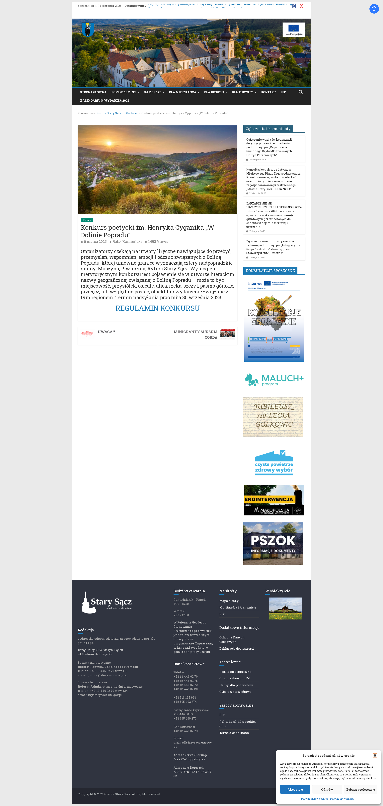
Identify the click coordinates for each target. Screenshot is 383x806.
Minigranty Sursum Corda (195, 334)
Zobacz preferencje (360, 789)
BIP (283, 92)
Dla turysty (242, 92)
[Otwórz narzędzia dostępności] (374, 9)
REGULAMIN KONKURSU (157, 308)
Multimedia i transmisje (237, 607)
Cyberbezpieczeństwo (235, 692)
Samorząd (152, 92)
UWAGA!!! (106, 331)
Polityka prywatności (342, 798)
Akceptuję (295, 789)
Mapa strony (229, 601)
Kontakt (268, 92)
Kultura (87, 220)
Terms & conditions (234, 733)
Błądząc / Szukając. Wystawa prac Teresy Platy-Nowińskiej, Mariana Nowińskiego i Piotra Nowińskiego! (221, 6)
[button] (375, 755)
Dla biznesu (214, 92)
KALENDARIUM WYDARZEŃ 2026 (104, 100)
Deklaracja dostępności (236, 648)
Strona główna (93, 92)
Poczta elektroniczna (235, 672)
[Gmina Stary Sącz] (191, 21)
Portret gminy (123, 92)
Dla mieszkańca (182, 92)
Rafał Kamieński (127, 241)
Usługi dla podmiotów (236, 685)
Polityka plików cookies (314, 798)
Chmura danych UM (234, 678)
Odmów (327, 789)
